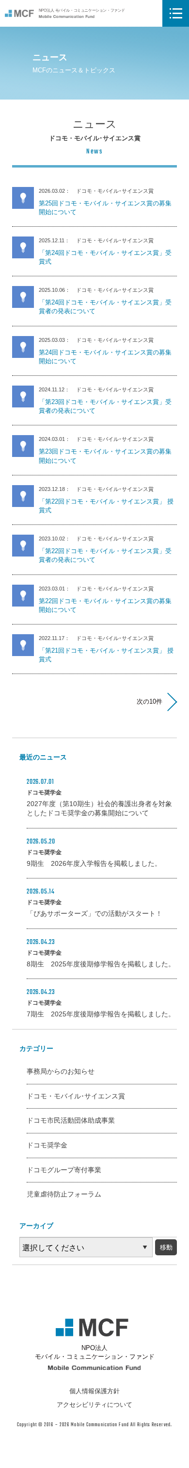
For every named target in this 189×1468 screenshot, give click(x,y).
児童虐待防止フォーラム (64, 1194)
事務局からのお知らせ (60, 1071)
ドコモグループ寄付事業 (64, 1170)
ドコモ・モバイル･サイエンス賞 (76, 1096)
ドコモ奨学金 (47, 1145)
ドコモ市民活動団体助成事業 (71, 1120)
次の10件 (149, 701)
